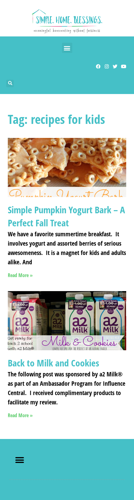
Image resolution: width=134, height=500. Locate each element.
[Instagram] (107, 66)
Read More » (20, 275)
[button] (67, 48)
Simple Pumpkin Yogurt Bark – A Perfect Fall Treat (66, 216)
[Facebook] (98, 66)
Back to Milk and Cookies (53, 362)
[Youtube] (123, 66)
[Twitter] (115, 66)
